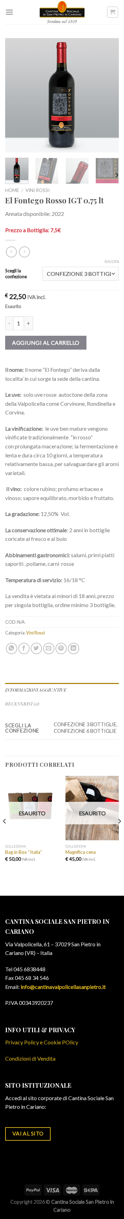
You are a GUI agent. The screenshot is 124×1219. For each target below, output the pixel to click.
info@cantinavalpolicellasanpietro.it (63, 986)
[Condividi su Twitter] (36, 648)
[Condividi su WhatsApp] (11, 648)
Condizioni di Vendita (30, 1058)
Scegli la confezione (16, 273)
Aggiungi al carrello (46, 342)
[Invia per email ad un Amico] (48, 648)
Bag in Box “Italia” (23, 852)
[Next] (108, 95)
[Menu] (9, 11)
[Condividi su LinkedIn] (73, 648)
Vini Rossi (37, 190)
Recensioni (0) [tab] (22, 704)
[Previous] (16, 95)
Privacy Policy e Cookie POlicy (41, 1042)
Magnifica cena (80, 852)
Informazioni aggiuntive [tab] (35, 690)
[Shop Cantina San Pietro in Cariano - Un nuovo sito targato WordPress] (62, 12)
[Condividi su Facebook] (24, 648)
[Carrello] (112, 12)
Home (12, 190)
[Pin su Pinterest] (61, 648)
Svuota (111, 261)
